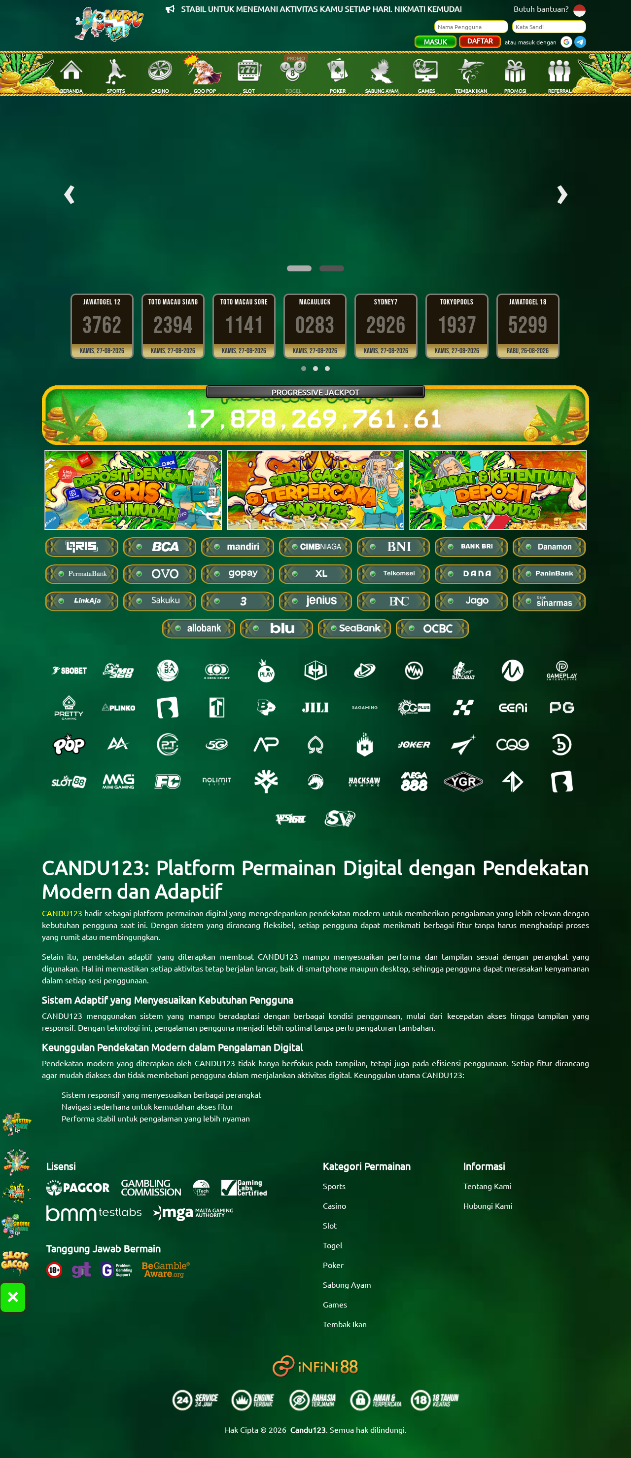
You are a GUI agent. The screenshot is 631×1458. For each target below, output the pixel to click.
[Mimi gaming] (118, 781)
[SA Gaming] (365, 707)
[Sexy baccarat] (463, 670)
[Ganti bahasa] (579, 9)
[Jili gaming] (315, 707)
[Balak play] (562, 781)
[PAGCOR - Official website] (82, 1192)
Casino (334, 1205)
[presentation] (69, 191)
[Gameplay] (562, 670)
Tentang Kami (487, 1186)
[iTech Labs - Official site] (206, 1192)
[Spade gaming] (315, 744)
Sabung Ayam (347, 1284)
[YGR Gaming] (463, 781)
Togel (332, 1245)
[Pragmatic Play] (266, 670)
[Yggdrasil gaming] (266, 781)
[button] (299, 268)
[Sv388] (340, 818)
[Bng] (562, 744)
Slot (330, 1225)
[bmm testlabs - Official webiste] (98, 1218)
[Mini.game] (118, 707)
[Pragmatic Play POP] (69, 744)
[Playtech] (365, 670)
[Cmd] (118, 670)
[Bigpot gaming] (266, 707)
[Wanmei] (414, 670)
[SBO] (69, 670)
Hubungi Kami (488, 1205)
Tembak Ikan (345, 1324)
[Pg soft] (562, 707)
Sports (334, 1186)
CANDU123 (62, 913)
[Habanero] (365, 744)
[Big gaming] (167, 707)
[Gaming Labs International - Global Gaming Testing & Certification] (249, 1192)
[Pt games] (167, 744)
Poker (333, 1265)
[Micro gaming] (512, 670)
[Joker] (414, 744)
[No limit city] (217, 781)
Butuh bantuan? (541, 8)
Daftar (480, 40)
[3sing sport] (217, 670)
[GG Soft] (315, 670)
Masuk (435, 41)
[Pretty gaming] (69, 707)
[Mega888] (414, 781)
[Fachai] (167, 781)
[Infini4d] (512, 781)
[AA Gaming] (118, 744)
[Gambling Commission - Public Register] (156, 1192)
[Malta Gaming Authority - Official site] (198, 1218)
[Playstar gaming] (463, 744)
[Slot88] (69, 781)
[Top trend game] (217, 707)
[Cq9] (512, 744)
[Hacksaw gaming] (365, 781)
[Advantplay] (266, 744)
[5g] (217, 744)
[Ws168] (291, 818)
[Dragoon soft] (315, 781)
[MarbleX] (463, 707)
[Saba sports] (167, 670)
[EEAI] (512, 707)
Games (335, 1304)
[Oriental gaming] (414, 707)
